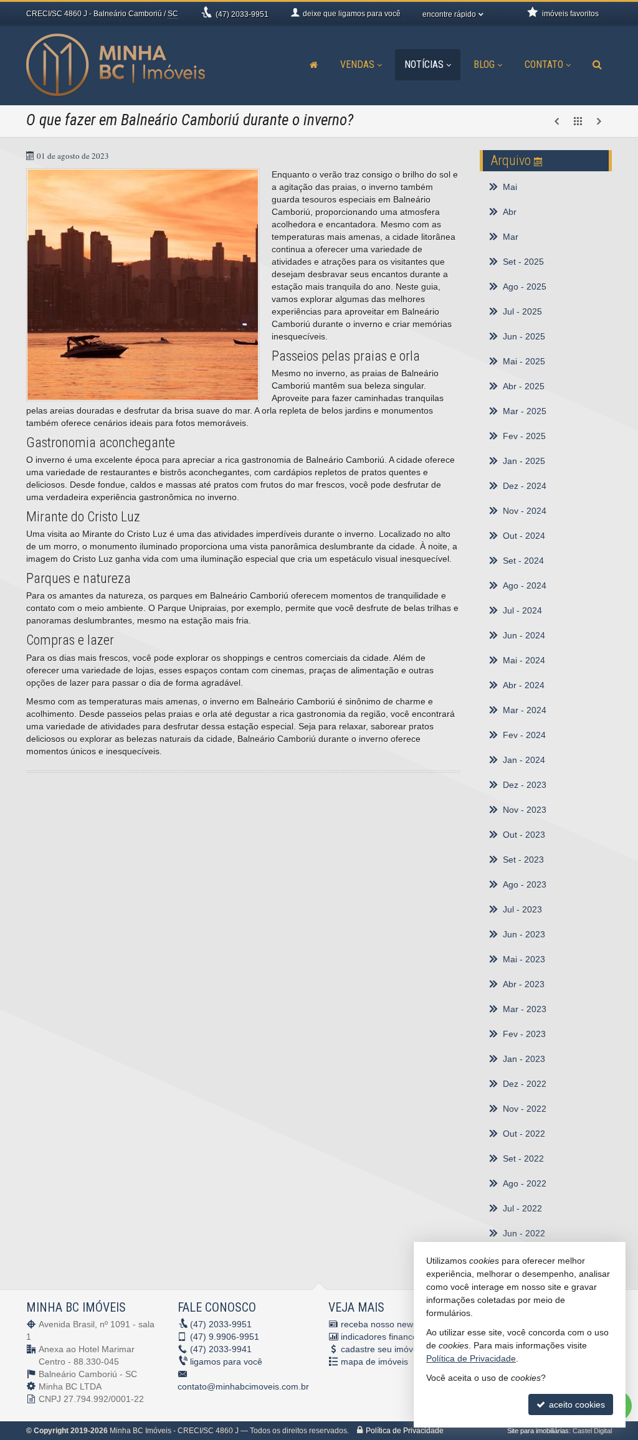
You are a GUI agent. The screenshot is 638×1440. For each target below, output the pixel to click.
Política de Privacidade (405, 1430)
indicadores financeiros (386, 1337)
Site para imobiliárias (538, 1430)
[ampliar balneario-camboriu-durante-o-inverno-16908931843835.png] (142, 284)
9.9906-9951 (224, 1337)
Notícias (424, 64)
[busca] (597, 64)
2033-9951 (242, 14)
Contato (544, 64)
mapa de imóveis (374, 1362)
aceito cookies (575, 1404)
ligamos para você (226, 1362)
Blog (484, 64)
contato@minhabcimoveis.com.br (243, 1386)
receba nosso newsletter (389, 1324)
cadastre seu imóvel (380, 1349)
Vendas (357, 64)
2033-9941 (221, 1349)
